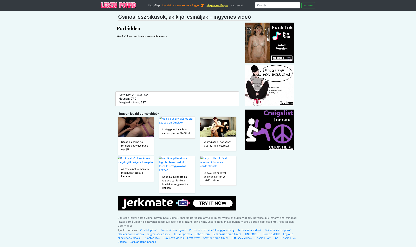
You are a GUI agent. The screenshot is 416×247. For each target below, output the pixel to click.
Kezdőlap (154, 5)
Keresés (308, 5)
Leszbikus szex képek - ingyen (181, 5)
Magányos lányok (217, 5)
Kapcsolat (237, 5)
